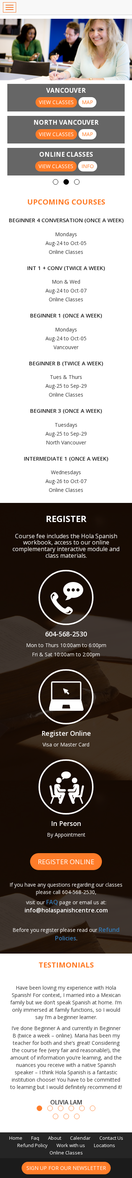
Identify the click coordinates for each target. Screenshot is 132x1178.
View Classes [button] (56, 102)
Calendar (80, 1138)
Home (15, 1138)
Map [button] (87, 102)
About (54, 1138)
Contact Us (111, 1138)
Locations (104, 1145)
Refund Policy (32, 1145)
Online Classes (66, 1152)
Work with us (70, 1145)
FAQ (52, 902)
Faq (35, 1138)
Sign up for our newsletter (66, 1167)
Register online (66, 861)
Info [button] (87, 166)
